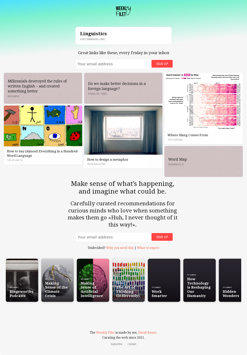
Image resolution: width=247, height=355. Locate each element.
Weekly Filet (105, 332)
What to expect (148, 248)
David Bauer (147, 332)
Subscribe (116, 344)
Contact (132, 344)
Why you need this (120, 248)
